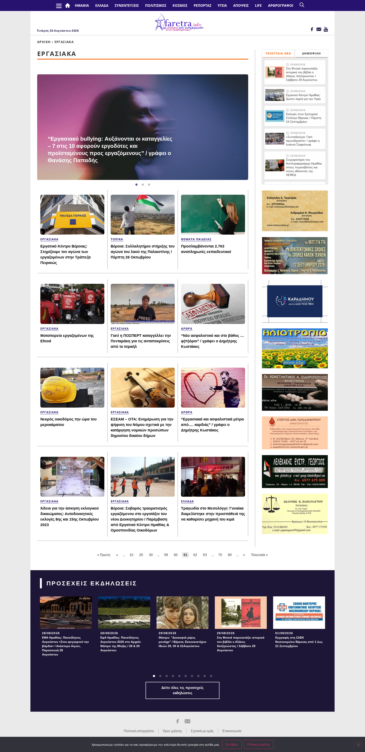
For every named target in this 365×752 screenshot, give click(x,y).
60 (176, 555)
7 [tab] (192, 676)
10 (131, 555)
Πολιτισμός (155, 5)
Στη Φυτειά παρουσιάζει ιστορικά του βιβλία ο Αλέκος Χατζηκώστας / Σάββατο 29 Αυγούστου (301, 74)
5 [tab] (179, 676)
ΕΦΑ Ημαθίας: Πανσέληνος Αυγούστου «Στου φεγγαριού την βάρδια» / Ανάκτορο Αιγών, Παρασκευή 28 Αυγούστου (65, 646)
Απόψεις (241, 5)
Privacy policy (258, 744)
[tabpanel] (142, 127)
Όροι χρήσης (172, 731)
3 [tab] (149, 185)
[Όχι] (358, 744)
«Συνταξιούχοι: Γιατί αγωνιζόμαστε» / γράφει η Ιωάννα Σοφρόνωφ (303, 140)
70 (220, 555)
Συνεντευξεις (127, 5)
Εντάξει (232, 744)
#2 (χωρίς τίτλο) (68, 5)
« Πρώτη (103, 555)
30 (151, 555)
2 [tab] (143, 185)
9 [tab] (205, 676)
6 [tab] (186, 676)
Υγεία (222, 5)
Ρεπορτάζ (202, 5)
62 (195, 555)
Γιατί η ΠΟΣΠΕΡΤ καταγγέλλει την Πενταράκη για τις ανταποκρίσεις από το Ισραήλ (141, 341)
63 (205, 555)
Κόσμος (180, 5)
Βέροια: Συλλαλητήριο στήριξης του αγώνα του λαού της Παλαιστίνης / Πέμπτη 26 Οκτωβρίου (142, 251)
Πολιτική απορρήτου (139, 731)
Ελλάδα (101, 5)
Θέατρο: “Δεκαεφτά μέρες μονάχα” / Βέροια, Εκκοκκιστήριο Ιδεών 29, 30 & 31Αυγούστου (182, 642)
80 (230, 555)
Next (250, 127)
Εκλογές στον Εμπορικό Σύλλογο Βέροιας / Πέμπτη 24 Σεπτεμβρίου (304, 117)
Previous (31, 127)
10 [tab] (211, 676)
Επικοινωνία (231, 731)
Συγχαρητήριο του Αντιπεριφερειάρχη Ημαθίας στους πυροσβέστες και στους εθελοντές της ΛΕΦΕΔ (304, 167)
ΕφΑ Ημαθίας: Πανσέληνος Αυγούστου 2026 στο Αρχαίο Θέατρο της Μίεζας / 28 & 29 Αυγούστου (120, 644)
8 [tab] (198, 676)
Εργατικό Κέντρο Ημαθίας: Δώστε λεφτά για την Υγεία (303, 97)
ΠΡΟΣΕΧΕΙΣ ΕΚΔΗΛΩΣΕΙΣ (91, 583)
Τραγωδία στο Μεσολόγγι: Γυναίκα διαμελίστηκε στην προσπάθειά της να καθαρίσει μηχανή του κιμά (213, 513)
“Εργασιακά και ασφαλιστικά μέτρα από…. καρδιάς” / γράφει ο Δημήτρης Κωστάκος (212, 424)
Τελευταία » (259, 555)
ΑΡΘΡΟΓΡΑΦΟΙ (280, 5)
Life (258, 5)
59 (166, 555)
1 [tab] (136, 185)
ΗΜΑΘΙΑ (82, 5)
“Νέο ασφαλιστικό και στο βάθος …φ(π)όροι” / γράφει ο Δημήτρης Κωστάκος (212, 341)
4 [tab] (173, 676)
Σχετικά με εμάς (202, 731)
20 (141, 555)
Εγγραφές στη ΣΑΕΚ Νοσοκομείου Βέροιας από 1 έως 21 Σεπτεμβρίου (299, 642)
